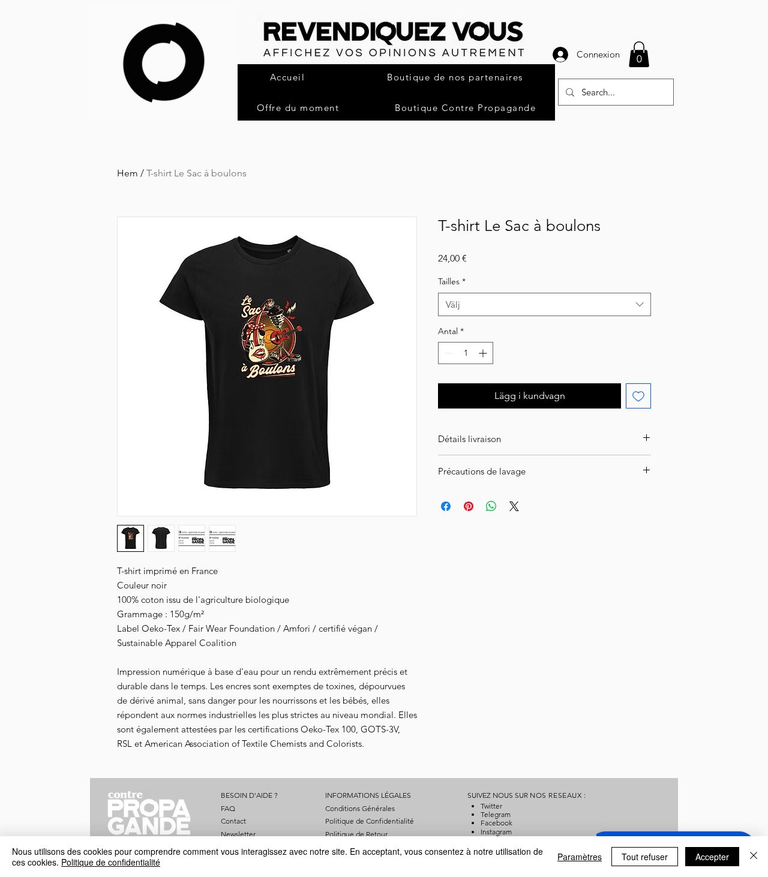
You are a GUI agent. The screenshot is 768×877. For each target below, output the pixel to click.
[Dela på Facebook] (446, 506)
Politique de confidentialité (110, 862)
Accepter (712, 857)
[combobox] (544, 304)
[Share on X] (514, 506)
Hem (127, 173)
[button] (639, 54)
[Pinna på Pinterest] (468, 506)
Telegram (496, 814)
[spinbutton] (465, 353)
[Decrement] (447, 353)
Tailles (452, 281)
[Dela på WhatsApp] (491, 506)
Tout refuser (645, 857)
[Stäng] (753, 856)
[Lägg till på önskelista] (638, 396)
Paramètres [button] (579, 857)
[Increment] (483, 353)
